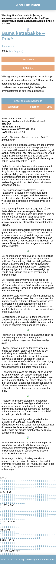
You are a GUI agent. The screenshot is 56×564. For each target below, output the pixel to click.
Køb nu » (28, 68)
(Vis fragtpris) (16, 51)
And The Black (28, 5)
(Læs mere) (7, 46)
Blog (21, 559)
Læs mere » (28, 59)
